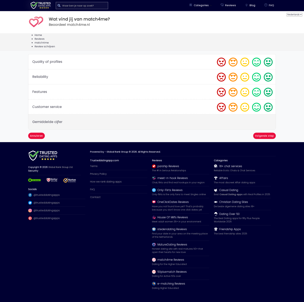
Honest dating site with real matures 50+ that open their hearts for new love (177, 250)
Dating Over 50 (229, 214)
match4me (42, 42)
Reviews (39, 39)
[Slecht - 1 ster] (221, 61)
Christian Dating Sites (233, 202)
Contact (95, 197)
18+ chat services (230, 166)
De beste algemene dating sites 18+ (234, 206)
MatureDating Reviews (172, 244)
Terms (94, 166)
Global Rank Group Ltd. (60, 167)
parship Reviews (168, 166)
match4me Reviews (170, 260)
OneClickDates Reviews (173, 202)
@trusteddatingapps (47, 195)
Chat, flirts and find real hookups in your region (178, 182)
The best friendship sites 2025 (230, 233)
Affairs (223, 178)
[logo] (40, 5)
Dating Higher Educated (165, 288)
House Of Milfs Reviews (172, 217)
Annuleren (36, 135)
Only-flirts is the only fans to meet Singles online (179, 194)
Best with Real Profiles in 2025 (242, 194)
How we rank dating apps (106, 181)
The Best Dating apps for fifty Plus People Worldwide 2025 (237, 220)
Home (38, 35)
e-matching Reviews (171, 284)
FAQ (92, 189)
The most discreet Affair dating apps (234, 182)
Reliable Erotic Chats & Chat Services (234, 170)
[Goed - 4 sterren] (256, 61)
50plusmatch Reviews (172, 272)
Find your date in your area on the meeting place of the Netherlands (180, 235)
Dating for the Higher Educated (169, 264)
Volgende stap (264, 135)
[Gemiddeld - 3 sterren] (245, 61)
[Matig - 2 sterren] (233, 61)
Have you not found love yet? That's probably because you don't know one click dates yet (177, 208)
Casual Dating (228, 190)
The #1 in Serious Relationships (169, 170)
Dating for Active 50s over (166, 276)
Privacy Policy (98, 174)
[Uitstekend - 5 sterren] (268, 61)
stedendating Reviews (172, 229)
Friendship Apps (230, 229)
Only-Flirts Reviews (170, 190)
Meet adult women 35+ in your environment (176, 221)
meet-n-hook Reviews (172, 178)
